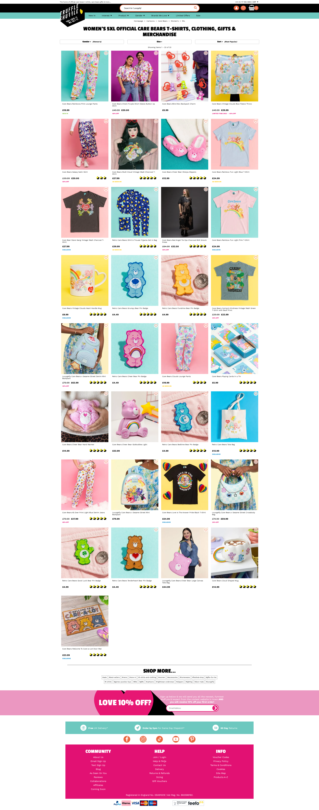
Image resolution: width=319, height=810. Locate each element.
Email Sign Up (98, 761)
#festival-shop (198, 677)
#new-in (132, 677)
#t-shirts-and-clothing (147, 677)
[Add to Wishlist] (106, 53)
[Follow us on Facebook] (126, 739)
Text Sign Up (98, 765)
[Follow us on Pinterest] (192, 739)
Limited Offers (183, 15)
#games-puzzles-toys (122, 682)
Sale (198, 15)
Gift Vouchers (159, 781)
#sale (104, 677)
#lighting (189, 682)
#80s (135, 682)
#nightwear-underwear (165, 682)
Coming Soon (98, 789)
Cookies (221, 769)
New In (92, 15)
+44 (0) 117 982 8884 (243, 2)
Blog (98, 769)
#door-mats (199, 682)
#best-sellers (114, 677)
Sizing (159, 777)
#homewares (185, 677)
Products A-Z (221, 777)
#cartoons (150, 682)
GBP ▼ (256, 2)
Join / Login (159, 757)
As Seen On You (98, 773)
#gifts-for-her (211, 677)
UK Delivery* (98, 728)
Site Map (221, 773)
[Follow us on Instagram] (143, 739)
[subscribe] (215, 708)
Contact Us (159, 765)
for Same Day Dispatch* (163, 728)
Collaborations (98, 781)
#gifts (141, 682)
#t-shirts (108, 682)
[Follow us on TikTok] (159, 739)
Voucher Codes (221, 757)
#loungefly (210, 682)
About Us (98, 757)
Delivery (159, 769)
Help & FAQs (159, 761)
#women (161, 677)
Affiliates (98, 785)
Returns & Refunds (159, 773)
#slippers (179, 682)
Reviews (98, 777)
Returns (229, 728)
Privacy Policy (220, 761)
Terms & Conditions (220, 765)
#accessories (172, 677)
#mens (124, 677)
